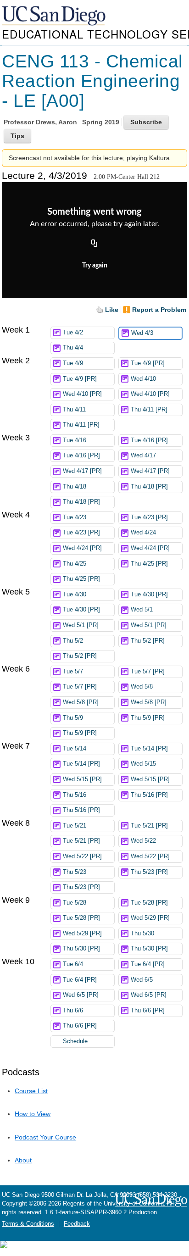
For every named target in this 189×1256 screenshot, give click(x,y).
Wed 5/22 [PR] (82, 856)
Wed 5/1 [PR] (81, 625)
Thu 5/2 (73, 641)
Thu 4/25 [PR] (149, 564)
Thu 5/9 (73, 718)
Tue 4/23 (74, 517)
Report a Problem (159, 309)
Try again (94, 265)
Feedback (77, 1224)
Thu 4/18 (74, 487)
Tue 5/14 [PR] (149, 748)
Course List (31, 1091)
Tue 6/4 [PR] (148, 964)
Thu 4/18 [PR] (149, 487)
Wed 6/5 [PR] (81, 995)
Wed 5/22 (143, 841)
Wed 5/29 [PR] (150, 918)
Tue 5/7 (73, 671)
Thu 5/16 (74, 795)
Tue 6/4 (73, 964)
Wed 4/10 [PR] (82, 394)
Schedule (75, 1041)
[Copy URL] (94, 243)
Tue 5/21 (74, 826)
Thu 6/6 (73, 1010)
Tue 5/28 (74, 903)
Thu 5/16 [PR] (149, 795)
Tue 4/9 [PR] (148, 363)
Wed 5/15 (143, 764)
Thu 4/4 (73, 348)
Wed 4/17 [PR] (82, 471)
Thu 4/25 (74, 564)
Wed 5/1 (142, 609)
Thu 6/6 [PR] (148, 1010)
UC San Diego (54, 16)
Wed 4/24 (143, 532)
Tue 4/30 (74, 594)
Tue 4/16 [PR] (149, 440)
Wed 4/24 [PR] (82, 548)
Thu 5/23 (74, 872)
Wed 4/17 (143, 455)
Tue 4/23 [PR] (149, 517)
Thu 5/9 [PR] (148, 718)
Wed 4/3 (142, 333)
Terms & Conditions (28, 1224)
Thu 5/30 (142, 933)
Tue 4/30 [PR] (149, 594)
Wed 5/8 (142, 687)
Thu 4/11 (74, 409)
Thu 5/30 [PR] (81, 948)
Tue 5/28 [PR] (149, 903)
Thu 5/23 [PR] (149, 872)
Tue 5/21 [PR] (149, 826)
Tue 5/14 (74, 748)
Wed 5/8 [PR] (81, 702)
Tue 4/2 (73, 332)
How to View (32, 1113)
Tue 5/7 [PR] (148, 671)
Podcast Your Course (45, 1137)
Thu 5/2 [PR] (148, 641)
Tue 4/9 (73, 363)
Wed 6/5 (142, 980)
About (23, 1160)
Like (111, 309)
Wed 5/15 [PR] (82, 779)
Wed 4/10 (143, 379)
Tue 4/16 (74, 440)
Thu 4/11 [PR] (149, 409)
